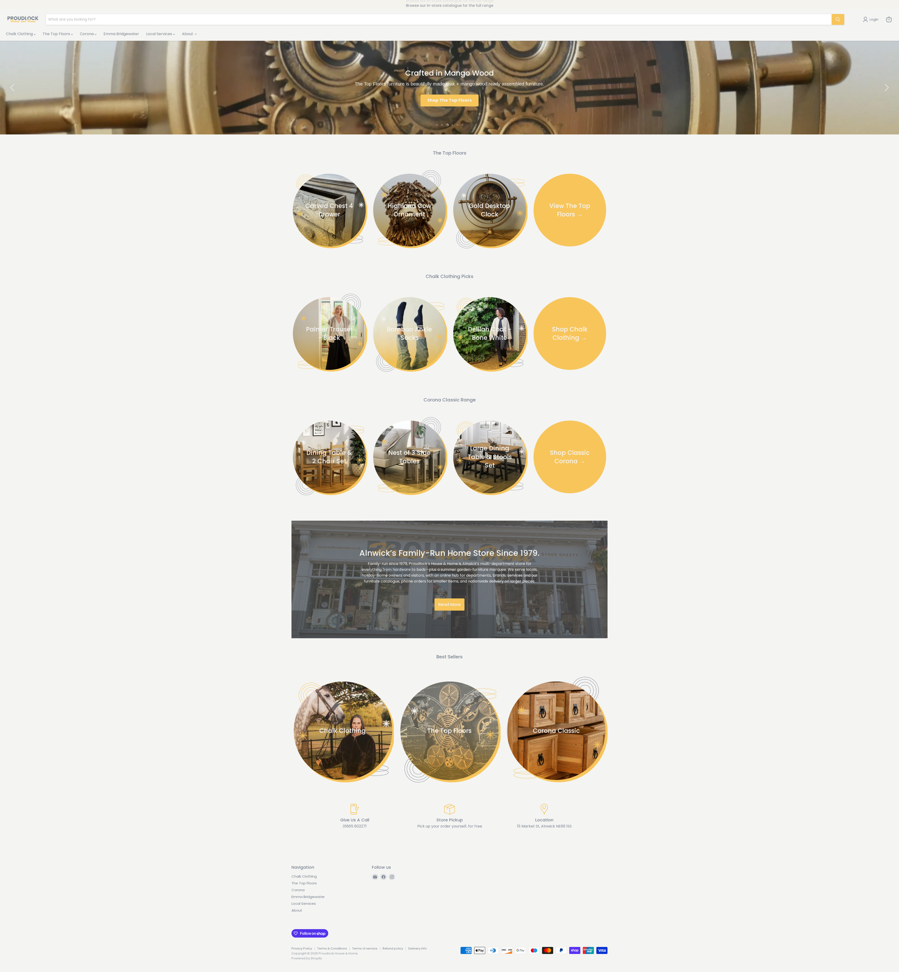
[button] (13, 87)
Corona (87, 34)
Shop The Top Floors (449, 100)
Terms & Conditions (332, 948)
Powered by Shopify (306, 958)
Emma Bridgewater (121, 34)
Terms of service (364, 948)
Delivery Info (417, 948)
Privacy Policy (301, 948)
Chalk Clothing (20, 34)
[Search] (838, 19)
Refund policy (393, 948)
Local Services (159, 34)
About (188, 34)
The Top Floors (57, 34)
